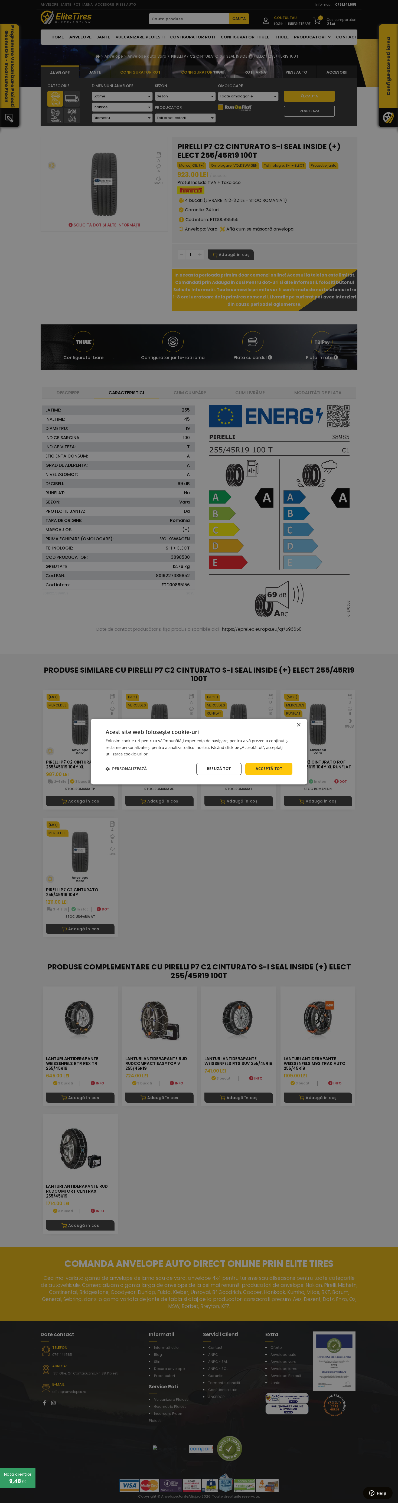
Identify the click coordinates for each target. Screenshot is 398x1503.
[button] (126, 769)
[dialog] (199, 751)
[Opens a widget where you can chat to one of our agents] (378, 1493)
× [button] (298, 725)
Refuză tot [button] (219, 768)
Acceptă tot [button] (269, 768)
